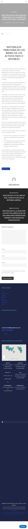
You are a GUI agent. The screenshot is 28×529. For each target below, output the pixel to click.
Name (3, 249)
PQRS (3, 304)
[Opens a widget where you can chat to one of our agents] (23, 526)
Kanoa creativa (14, 510)
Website (3, 262)
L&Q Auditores (8, 22)
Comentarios (21, 22)
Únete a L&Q (4, 302)
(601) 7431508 (7, 330)
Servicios (4, 295)
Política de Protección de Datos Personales (10, 512)
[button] (26, 1)
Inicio (3, 291)
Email (3, 256)
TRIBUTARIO (14, 12)
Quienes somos (5, 293)
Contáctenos (4, 300)
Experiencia (4, 297)
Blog (3, 298)
